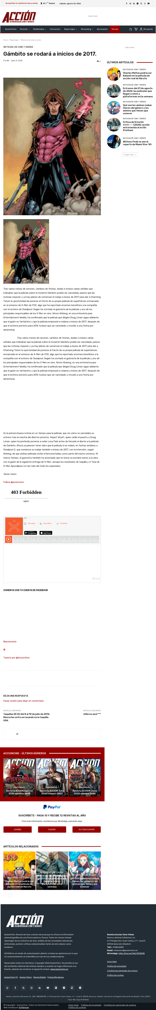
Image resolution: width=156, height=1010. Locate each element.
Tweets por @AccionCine (16, 657)
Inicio (5, 40)
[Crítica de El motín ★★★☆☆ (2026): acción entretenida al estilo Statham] (114, 124)
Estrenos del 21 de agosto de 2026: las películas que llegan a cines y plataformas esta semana (52, 881)
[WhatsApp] (145, 3)
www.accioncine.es (59, 969)
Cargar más (129, 154)
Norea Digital (40, 977)
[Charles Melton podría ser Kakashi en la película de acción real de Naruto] (19, 870)
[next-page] (10, 895)
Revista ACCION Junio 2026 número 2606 (85, 792)
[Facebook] (126, 3)
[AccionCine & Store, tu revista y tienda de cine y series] (19, 16)
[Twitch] (72, 988)
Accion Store (26, 977)
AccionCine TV (11, 977)
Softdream (24, 1007)
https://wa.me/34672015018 (131, 953)
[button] (130, 29)
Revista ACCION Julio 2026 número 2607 (52, 792)
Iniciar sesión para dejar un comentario (23, 700)
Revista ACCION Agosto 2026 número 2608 (19, 792)
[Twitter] (23, 988)
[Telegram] (137, 3)
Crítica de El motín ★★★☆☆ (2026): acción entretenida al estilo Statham (136, 126)
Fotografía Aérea (56, 977)
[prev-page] (5, 895)
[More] (83, 70)
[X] (141, 3)
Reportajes (14, 40)
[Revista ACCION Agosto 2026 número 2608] (19, 777)
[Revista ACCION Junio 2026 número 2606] (85, 777)
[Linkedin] (134, 3)
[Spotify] (80, 988)
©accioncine (9, 641)
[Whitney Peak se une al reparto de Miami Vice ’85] (114, 141)
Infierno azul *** (92, 714)
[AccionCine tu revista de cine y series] (78, 920)
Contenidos (19, 787)
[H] (10, 734)
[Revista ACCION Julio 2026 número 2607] (52, 777)
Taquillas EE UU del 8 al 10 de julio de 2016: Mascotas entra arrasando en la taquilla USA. (26, 717)
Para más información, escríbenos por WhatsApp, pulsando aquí (52, 821)
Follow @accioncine (13, 482)
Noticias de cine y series (31, 40)
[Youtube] (148, 3)
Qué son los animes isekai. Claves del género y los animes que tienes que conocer (84, 882)
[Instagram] (130, 3)
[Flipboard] (56, 988)
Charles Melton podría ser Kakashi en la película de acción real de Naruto (19, 884)
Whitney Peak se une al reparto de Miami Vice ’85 (137, 143)
